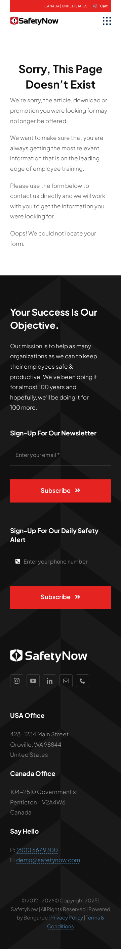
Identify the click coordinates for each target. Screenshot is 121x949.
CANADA (51, 6)
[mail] (66, 680)
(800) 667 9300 (37, 849)
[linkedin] (49, 680)
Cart (100, 6)
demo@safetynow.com (48, 859)
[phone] (82, 680)
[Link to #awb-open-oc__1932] (107, 21)
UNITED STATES (74, 6)
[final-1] (34, 14)
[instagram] (16, 680)
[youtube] (33, 680)
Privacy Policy (66, 917)
